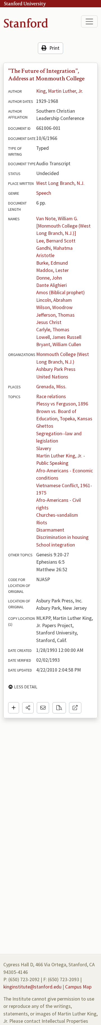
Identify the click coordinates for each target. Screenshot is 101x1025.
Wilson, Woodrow (54, 307)
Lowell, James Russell (58, 337)
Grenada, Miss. (51, 387)
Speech (43, 193)
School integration (55, 545)
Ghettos (44, 426)
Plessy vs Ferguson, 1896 (62, 404)
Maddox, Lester (52, 270)
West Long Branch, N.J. (60, 183)
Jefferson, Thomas (55, 315)
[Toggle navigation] (89, 21)
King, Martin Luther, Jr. (59, 91)
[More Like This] (59, 707)
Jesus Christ (48, 322)
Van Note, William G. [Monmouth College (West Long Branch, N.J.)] (64, 226)
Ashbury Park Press (55, 369)
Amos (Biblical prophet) (60, 292)
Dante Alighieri (51, 285)
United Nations (52, 377)
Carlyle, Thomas (52, 329)
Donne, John (49, 278)
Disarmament (50, 530)
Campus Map (78, 987)
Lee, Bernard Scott (55, 241)
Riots (41, 523)
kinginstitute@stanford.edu (32, 987)
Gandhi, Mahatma (54, 248)
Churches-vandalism (57, 515)
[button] (28, 707)
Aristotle (45, 255)
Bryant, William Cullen (58, 344)
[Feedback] (43, 707)
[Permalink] (75, 707)
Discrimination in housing (62, 537)
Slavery (43, 448)
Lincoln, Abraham (54, 300)
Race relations (51, 396)
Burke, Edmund (52, 263)
